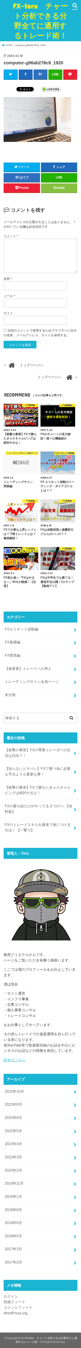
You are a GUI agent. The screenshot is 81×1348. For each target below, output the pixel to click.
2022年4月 (13, 1144)
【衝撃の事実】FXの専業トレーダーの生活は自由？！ (38, 753)
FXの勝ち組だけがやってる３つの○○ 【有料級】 (38, 809)
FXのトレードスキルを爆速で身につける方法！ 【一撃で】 (38, 827)
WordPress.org (15, 1313)
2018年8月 (13, 1210)
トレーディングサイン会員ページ (32, 681)
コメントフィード (18, 1307)
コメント (11, 236)
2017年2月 (13, 1262)
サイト (8, 313)
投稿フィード (14, 1302)
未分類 (10, 695)
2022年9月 (13, 1104)
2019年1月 (13, 1196)
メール (9, 296)
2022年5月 (13, 1131)
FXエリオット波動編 (21, 629)
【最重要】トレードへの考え (28, 668)
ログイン (11, 1296)
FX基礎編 (12, 642)
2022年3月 (13, 1157)
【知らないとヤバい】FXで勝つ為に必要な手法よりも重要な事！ (38, 771)
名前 (8, 278)
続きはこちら (14, 1060)
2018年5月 (13, 1236)
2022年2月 (13, 1170)
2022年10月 (14, 1091)
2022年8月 (13, 1118)
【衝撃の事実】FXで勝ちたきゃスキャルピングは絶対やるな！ (38, 790)
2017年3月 (13, 1249)
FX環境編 (12, 655)
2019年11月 (14, 1183)
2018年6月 (13, 1223)
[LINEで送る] (51, 89)
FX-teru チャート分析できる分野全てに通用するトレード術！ (40, 20)
